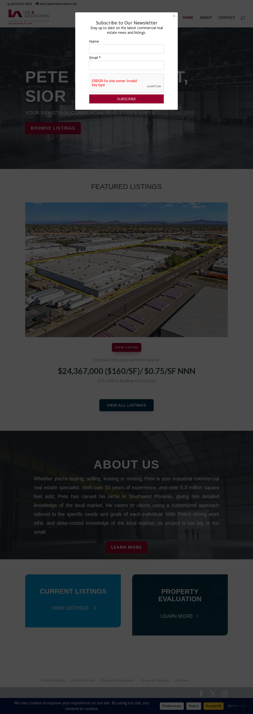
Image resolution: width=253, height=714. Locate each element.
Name (94, 41)
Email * (95, 57)
